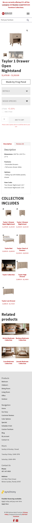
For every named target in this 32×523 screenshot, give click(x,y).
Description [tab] (7, 144)
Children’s (5, 385)
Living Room (6, 392)
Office (3, 395)
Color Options (6, 419)
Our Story (5, 412)
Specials (4, 422)
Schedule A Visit (7, 426)
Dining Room (6, 388)
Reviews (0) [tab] (20, 144)
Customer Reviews (8, 415)
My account (5, 436)
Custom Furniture (7, 429)
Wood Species (9, 101)
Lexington (5, 5)
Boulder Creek (18, 5)
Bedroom (5, 382)
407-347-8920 (6, 471)
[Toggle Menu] (28, 13)
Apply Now (5, 504)
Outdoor (4, 399)
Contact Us (5, 440)
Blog (3, 433)
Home (4, 408)
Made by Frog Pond (16, 81)
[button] (27, 30)
